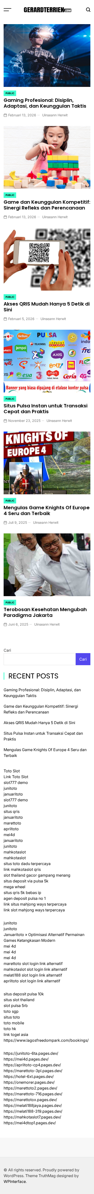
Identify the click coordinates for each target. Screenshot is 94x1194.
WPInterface (15, 1181)
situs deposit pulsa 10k (24, 994)
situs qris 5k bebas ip (22, 892)
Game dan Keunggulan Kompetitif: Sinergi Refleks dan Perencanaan (47, 205)
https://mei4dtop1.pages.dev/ (30, 1122)
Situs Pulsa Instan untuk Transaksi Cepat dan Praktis (45, 408)
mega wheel (14, 886)
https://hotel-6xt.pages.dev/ (29, 1076)
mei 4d (10, 946)
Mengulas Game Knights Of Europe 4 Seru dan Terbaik (47, 510)
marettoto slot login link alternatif (33, 963)
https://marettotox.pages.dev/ (30, 1099)
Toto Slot (12, 770)
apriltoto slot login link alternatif (32, 980)
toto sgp (11, 1011)
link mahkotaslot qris (22, 869)
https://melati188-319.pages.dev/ (33, 1111)
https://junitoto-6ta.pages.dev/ (31, 1053)
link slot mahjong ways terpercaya (34, 910)
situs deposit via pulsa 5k (26, 881)
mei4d (9, 834)
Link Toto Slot (16, 776)
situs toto (12, 1017)
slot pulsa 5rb (16, 1005)
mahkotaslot (15, 852)
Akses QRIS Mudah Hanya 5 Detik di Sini (47, 306)
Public (10, 93)
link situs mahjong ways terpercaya (35, 904)
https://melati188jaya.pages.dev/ (33, 1105)
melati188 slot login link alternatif (33, 975)
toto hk (10, 1028)
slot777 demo (16, 782)
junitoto (10, 788)
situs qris (12, 811)
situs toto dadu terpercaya (27, 863)
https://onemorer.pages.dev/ (29, 1082)
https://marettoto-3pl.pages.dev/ (33, 1070)
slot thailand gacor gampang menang (37, 875)
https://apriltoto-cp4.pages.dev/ (32, 1064)
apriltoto (11, 828)
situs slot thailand (19, 999)
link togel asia (16, 1034)
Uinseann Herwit (55, 115)
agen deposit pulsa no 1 (25, 898)
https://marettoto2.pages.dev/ (30, 1088)
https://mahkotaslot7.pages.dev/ (32, 1117)
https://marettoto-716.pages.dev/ (33, 1093)
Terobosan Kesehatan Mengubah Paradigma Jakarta (45, 612)
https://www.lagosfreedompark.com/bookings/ (46, 1040)
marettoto (12, 823)
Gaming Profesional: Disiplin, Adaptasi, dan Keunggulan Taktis (45, 103)
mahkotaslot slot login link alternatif (35, 969)
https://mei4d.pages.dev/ (26, 1059)
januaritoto (13, 794)
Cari (7, 650)
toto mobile (14, 1022)
